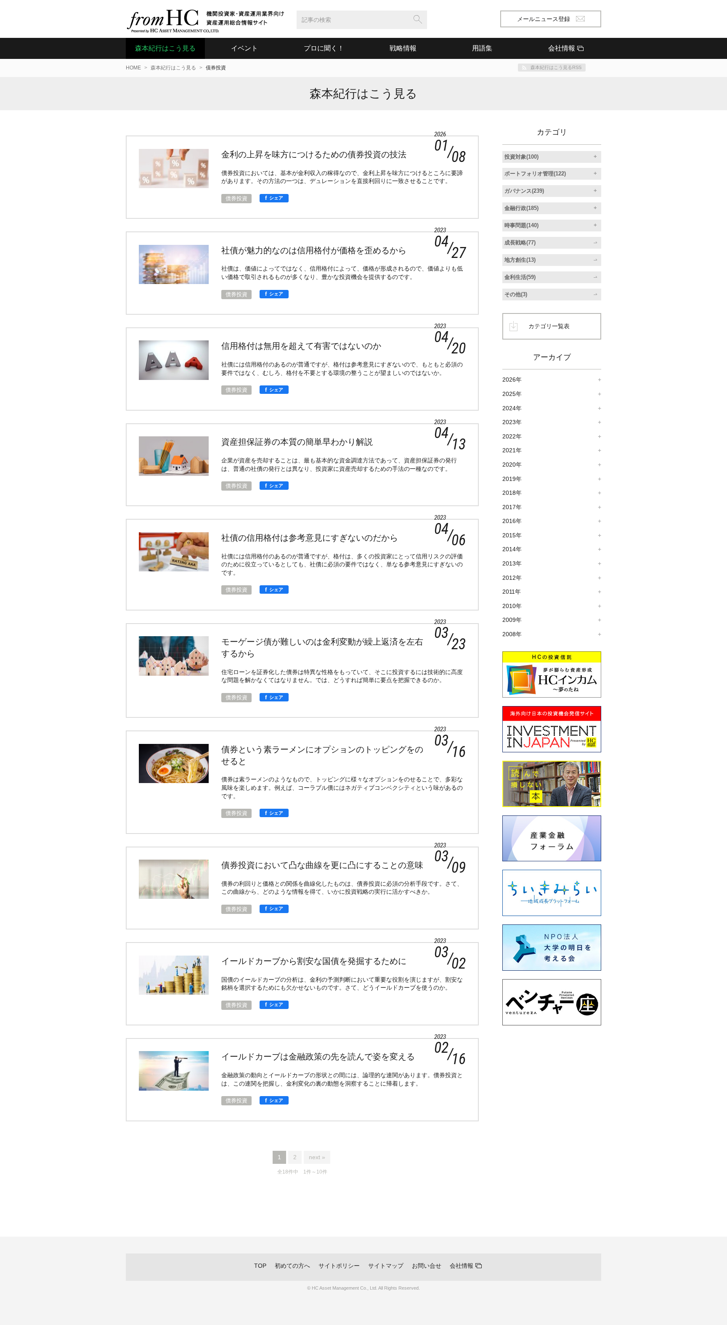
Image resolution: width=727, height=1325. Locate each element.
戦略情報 (403, 48)
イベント (244, 48)
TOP (260, 1265)
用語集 (482, 48)
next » (317, 1157)
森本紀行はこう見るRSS (556, 67)
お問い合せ (426, 1265)
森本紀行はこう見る (165, 48)
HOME (133, 68)
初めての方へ (292, 1265)
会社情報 (461, 1265)
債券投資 (236, 198)
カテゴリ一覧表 (549, 326)
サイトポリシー (339, 1265)
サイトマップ (385, 1265)
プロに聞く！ (324, 48)
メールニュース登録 (543, 19)
